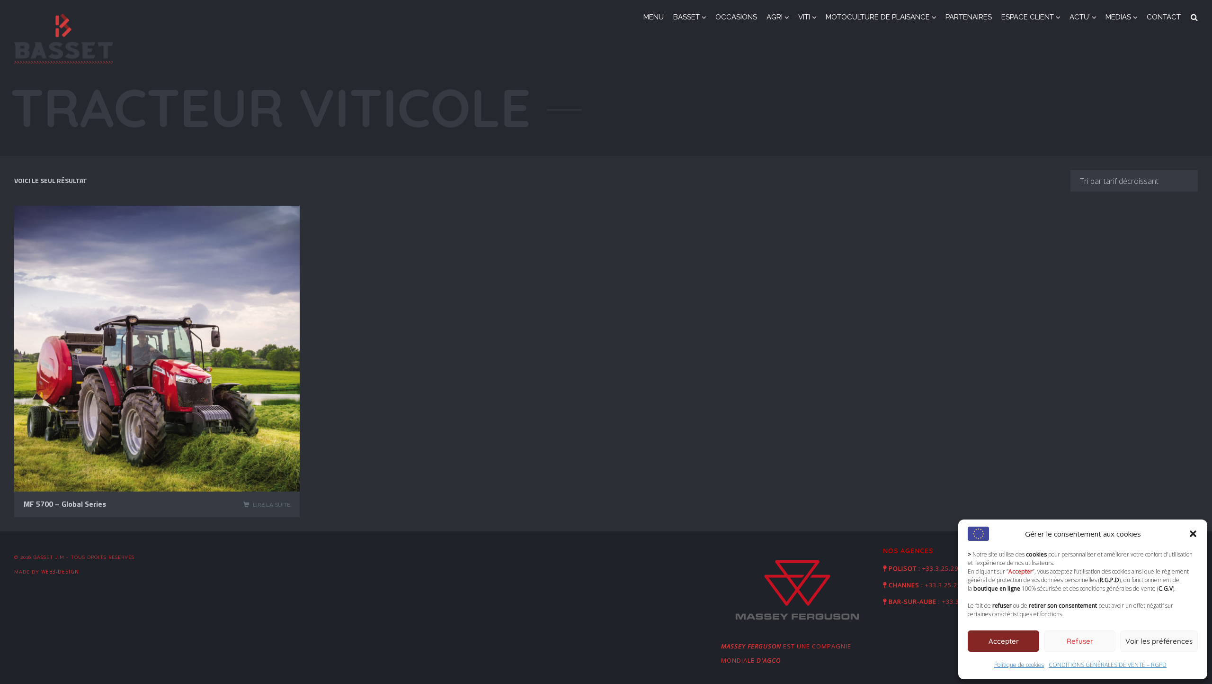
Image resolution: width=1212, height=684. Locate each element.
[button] (1193, 533)
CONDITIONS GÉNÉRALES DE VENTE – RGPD (1108, 665)
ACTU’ (1079, 17)
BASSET (686, 17)
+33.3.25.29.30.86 (952, 585)
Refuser (1080, 641)
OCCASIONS (736, 17)
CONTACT (1164, 17)
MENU (653, 17)
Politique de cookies (1019, 665)
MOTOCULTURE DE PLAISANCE (878, 17)
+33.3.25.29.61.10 (949, 568)
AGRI (774, 17)
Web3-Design (60, 571)
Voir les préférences (1159, 641)
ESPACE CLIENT (1027, 17)
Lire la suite (271, 505)
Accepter (1004, 641)
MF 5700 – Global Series (65, 504)
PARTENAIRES (968, 17)
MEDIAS (1118, 17)
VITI (804, 17)
